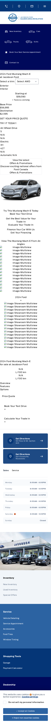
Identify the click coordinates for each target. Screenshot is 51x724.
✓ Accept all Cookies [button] (25, 711)
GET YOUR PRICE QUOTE (14, 118)
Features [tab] (5, 386)
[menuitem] (25, 587)
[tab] (21, 85)
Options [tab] (4, 389)
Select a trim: (7, 81)
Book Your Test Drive (21, 214)
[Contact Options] (32, 6)
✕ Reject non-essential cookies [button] (25, 718)
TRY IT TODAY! (8, 123)
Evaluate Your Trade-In (20, 225)
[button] (6, 6)
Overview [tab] (5, 383)
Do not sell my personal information (26, 702)
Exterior (4, 86)
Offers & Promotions (21, 172)
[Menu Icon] (44, 6)
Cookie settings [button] (30, 697)
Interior (4, 89)
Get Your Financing (21, 232)
